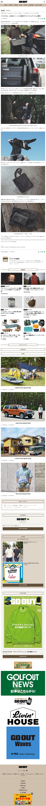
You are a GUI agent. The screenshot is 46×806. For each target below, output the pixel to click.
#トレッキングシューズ (8, 507)
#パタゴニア (25, 507)
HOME (2, 13)
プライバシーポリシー (30, 773)
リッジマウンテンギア (12, 247)
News (5, 5)
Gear (7, 3)
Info (43, 3)
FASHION (8, 10)
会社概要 (4, 773)
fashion (10, 13)
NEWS (6, 13)
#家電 (5, 505)
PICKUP (10, 5)
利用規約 (22, 773)
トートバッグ (23, 247)
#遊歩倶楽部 (15, 505)
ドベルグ (6, 247)
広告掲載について (16, 773)
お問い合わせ (9, 773)
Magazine (31, 5)
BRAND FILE (23, 790)
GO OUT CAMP (38, 5)
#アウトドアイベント (28, 505)
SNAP (20, 5)
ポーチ (2, 247)
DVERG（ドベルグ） (35, 21)
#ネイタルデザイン (17, 507)
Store (25, 5)
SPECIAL (16, 5)
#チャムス (9, 505)
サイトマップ (23, 775)
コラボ (18, 247)
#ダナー (35, 505)
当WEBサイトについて (39, 773)
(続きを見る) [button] (16, 263)
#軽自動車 (21, 505)
